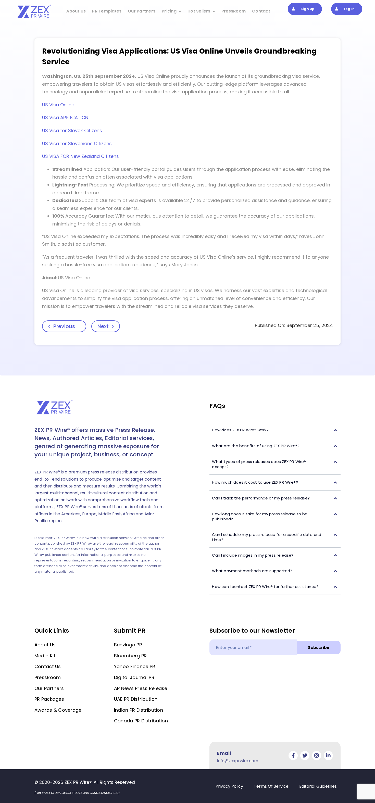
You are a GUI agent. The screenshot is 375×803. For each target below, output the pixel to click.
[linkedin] (328, 755)
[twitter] (304, 755)
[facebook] (293, 755)
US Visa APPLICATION (65, 117)
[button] (275, 430)
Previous (64, 326)
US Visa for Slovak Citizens (72, 130)
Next (103, 326)
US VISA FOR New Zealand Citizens (80, 156)
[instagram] (316, 755)
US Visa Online (58, 105)
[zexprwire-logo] (34, 5)
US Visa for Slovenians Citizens (77, 143)
